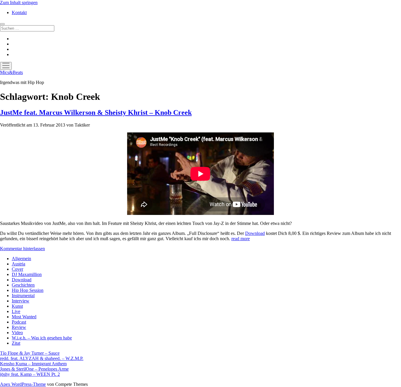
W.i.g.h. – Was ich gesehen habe (42, 337)
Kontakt (19, 12)
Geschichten (23, 284)
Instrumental (23, 295)
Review (19, 327)
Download (255, 233)
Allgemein (21, 258)
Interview (20, 300)
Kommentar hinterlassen (22, 248)
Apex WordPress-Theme (23, 384)
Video (17, 332)
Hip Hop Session (27, 290)
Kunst (17, 306)
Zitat (16, 343)
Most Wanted (24, 316)
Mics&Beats (11, 72)
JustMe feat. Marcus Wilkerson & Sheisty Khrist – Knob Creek (96, 112)
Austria (18, 263)
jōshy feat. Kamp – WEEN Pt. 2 (30, 374)
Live (16, 311)
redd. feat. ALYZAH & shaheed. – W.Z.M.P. (41, 358)
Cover (17, 269)
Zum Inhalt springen (19, 2)
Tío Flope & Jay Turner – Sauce (30, 353)
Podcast (19, 321)
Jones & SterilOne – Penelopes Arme (34, 368)
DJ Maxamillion (27, 274)
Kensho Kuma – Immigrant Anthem (33, 363)
